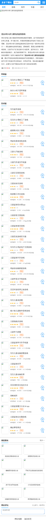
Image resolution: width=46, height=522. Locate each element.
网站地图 (18, 519)
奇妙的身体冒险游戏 (18, 141)
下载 (42, 84)
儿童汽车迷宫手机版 (18, 162)
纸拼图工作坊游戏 (17, 194)
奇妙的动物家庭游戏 (18, 268)
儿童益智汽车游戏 (17, 258)
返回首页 (27, 519)
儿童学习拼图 (15, 332)
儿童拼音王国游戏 (17, 215)
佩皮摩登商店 (15, 427)
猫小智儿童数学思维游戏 (20, 311)
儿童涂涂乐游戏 (16, 183)
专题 (32, 7)
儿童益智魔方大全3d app (19, 406)
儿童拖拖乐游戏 (16, 321)
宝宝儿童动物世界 (17, 374)
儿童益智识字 (15, 364)
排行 (42, 7)
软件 (23, 7)
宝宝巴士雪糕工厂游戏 (19, 120)
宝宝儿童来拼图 (16, 300)
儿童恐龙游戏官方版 (18, 236)
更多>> (42, 440)
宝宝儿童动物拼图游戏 (19, 353)
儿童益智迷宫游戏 (17, 226)
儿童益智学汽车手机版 (19, 343)
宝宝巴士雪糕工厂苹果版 (20, 80)
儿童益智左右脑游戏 (18, 417)
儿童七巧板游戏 (16, 152)
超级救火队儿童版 (17, 130)
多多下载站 (7, 2)
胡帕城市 (13, 396)
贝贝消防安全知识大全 (19, 385)
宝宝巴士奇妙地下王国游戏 (21, 247)
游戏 (13, 7)
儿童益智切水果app (17, 205)
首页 (4, 7)
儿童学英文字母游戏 (18, 279)
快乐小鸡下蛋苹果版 (18, 90)
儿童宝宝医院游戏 (17, 173)
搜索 (38, 2)
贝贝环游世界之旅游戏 (19, 289)
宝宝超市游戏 (15, 109)
